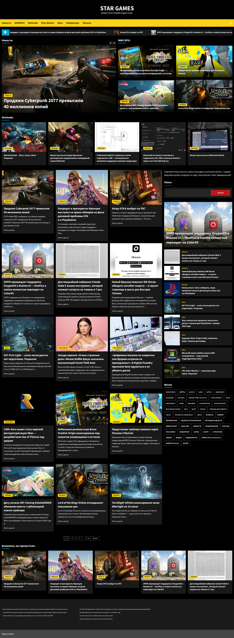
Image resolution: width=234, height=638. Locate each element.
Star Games (117, 8)
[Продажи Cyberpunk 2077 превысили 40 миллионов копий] (28, 187)
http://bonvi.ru (181, 171)
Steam (202, 409)
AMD (201, 392)
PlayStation (204, 403)
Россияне (170, 432)
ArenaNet (220, 392)
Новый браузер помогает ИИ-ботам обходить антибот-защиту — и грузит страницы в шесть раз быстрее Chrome (135, 287)
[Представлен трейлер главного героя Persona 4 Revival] (136, 408)
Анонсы (209, 415)
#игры (182, 392)
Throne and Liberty (218, 409)
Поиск (168, 182)
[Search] (230, 23)
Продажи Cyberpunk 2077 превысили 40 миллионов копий (27, 210)
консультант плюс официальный (215, 175)
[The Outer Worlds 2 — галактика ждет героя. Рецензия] (172, 371)
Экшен (169, 438)
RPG (186, 409)
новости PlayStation (211, 438)
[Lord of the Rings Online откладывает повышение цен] (82, 481)
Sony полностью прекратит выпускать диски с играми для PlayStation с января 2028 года (201, 323)
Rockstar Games (173, 409)
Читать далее (9, 230)
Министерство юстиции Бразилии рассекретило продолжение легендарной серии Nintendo (70, 158)
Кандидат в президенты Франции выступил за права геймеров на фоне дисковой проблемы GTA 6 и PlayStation (55, 100)
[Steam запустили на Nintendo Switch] (210, 137)
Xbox (60, 23)
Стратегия (217, 432)
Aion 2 (192, 392)
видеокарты (192, 438)
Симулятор (184, 432)
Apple (209, 392)
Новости (6, 23)
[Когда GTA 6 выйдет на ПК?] (136, 187)
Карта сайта (8, 634)
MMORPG (20, 23)
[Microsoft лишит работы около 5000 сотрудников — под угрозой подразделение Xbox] (172, 354)
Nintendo (33, 23)
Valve (168, 415)
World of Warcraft (184, 415)
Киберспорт (72, 23)
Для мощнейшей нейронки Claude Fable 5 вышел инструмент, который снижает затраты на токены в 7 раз (80, 286)
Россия (225, 426)
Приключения (211, 426)
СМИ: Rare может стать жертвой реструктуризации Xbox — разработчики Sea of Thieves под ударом (24, 435)
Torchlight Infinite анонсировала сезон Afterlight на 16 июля (136, 505)
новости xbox (172, 443)
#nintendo (171, 392)
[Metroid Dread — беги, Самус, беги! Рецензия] (24, 137)
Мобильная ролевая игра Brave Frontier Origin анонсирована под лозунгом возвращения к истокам (146, 72)
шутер (186, 443)
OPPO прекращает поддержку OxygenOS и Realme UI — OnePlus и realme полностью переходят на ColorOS (146, 32)
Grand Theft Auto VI (197, 398)
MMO (181, 403)
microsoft (171, 403)
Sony (194, 409)
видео (179, 438)
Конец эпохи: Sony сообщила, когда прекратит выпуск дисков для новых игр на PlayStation (201, 290)
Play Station (47, 23)
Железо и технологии (191, 420)
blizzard (170, 398)
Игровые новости (213, 420)
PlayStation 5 (220, 403)
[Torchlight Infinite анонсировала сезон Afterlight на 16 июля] (136, 481)
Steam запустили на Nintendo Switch (207, 155)
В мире (220, 415)
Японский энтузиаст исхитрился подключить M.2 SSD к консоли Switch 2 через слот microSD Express (162, 158)
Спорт (206, 432)
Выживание (171, 420)
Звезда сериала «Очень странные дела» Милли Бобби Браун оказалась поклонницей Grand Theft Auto (81, 359)
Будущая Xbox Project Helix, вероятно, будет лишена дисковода (200, 340)
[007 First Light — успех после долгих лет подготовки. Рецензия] (28, 334)
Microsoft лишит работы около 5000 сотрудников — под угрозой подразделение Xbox (198, 356)
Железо (87, 23)
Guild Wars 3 (216, 398)
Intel (228, 398)
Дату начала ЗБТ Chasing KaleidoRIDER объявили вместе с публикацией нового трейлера (144, 107)
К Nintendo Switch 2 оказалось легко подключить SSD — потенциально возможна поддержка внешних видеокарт (117, 158)
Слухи (196, 432)
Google (181, 398)
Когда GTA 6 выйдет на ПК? (75, 32)
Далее (95, 538)
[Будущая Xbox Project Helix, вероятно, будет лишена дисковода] (172, 338)
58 (88, 538)
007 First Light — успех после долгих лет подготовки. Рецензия (26, 357)
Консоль (185, 426)
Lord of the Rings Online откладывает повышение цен (204, 108)
